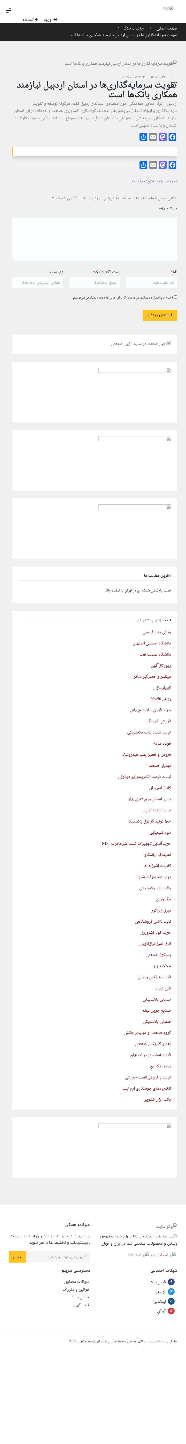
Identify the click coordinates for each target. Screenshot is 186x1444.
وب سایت (55, 272)
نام (174, 272)
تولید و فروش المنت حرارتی (148, 1077)
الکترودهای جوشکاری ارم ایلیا (147, 1088)
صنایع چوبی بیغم (156, 1010)
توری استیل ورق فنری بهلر (149, 799)
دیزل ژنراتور (161, 910)
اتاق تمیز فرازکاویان (155, 944)
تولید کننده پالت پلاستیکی (149, 732)
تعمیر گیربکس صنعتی (153, 1044)
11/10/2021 (158, 77)
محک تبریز (162, 966)
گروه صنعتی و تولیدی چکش (147, 1033)
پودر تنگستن (160, 1066)
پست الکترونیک (106, 272)
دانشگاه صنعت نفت (155, 654)
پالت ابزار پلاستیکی (155, 888)
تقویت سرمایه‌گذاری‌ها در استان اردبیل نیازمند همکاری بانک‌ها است (123, 35)
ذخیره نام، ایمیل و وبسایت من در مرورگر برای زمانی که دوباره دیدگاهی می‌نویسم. (122, 297)
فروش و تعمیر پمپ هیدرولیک (146, 754)
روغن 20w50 (160, 699)
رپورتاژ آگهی (161, 665)
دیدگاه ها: (168, 209)
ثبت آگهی (81, 1305)
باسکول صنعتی (158, 955)
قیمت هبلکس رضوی (154, 977)
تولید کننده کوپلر (157, 810)
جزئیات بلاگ (134, 28)
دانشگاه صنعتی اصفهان (152, 643)
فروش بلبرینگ (159, 721)
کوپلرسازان (162, 688)
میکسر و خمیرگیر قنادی (151, 677)
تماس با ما (80, 1297)
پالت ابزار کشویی (157, 1099)
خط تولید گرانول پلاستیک (149, 821)
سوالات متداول (76, 1282)
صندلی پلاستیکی (157, 999)
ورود (48, 19)
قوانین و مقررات (75, 1289)
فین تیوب (163, 988)
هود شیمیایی (160, 832)
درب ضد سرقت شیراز (153, 877)
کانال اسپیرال (160, 788)
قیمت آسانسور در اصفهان (150, 1055)
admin (140, 77)
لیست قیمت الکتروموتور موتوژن (144, 777)
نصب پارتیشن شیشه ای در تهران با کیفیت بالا (138, 590)
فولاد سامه (162, 743)
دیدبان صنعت (160, 766)
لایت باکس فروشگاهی (153, 921)
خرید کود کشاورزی (155, 932)
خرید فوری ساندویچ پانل (150, 710)
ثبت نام (28, 19)
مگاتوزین (163, 899)
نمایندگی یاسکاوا (157, 855)
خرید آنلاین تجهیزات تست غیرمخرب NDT (136, 843)
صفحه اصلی (166, 28)
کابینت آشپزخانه (157, 866)
